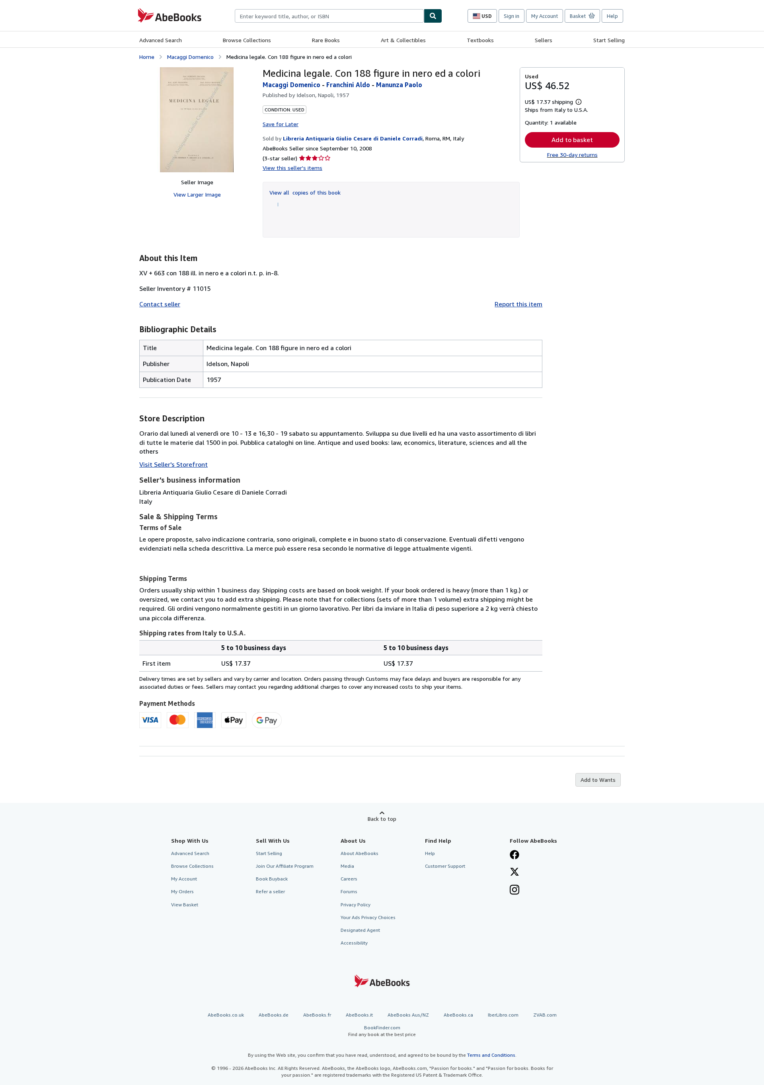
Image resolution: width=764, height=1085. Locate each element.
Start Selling (609, 40)
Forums (349, 891)
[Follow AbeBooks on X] (514, 872)
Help (612, 16)
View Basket (184, 905)
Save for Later (280, 124)
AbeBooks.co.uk (226, 1015)
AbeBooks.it (359, 1015)
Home (146, 56)
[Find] (433, 16)
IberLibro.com (503, 1015)
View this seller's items (292, 167)
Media (347, 866)
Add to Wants (598, 779)
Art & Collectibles (403, 40)
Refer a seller (270, 891)
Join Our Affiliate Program (285, 866)
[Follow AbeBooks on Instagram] (514, 890)
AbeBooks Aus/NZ (408, 1015)
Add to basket (572, 140)
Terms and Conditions (491, 1055)
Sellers (543, 40)
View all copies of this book (305, 192)
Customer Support (445, 866)
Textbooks (480, 40)
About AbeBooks (359, 853)
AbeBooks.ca (458, 1015)
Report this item (518, 304)
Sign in (511, 16)
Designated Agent (360, 930)
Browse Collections (247, 40)
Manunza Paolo (399, 85)
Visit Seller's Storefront (173, 464)
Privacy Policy (355, 905)
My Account (544, 16)
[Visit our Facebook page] (514, 855)
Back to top (382, 818)
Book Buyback (272, 879)
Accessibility (354, 943)
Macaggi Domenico (190, 56)
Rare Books (326, 40)
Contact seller (159, 304)
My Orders (182, 891)
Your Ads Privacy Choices (368, 917)
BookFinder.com (382, 1031)
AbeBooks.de (273, 1015)
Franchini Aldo (348, 85)
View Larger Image (197, 194)
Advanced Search (160, 40)
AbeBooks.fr (317, 1015)
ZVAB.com (545, 1015)
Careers (349, 879)
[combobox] (329, 16)
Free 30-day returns (572, 154)
